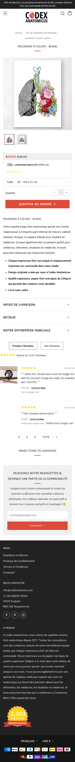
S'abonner (35, 525)
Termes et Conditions (15, 566)
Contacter (9, 572)
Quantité (10, 193)
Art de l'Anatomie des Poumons (41, 33)
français (28, 741)
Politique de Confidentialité (19, 561)
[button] (9, 139)
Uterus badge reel (30, 392)
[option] (37, 94)
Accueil (18, 33)
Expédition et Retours (15, 555)
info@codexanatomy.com (18, 590)
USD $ (46, 741)
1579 (45, 437)
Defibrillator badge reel (32, 423)
